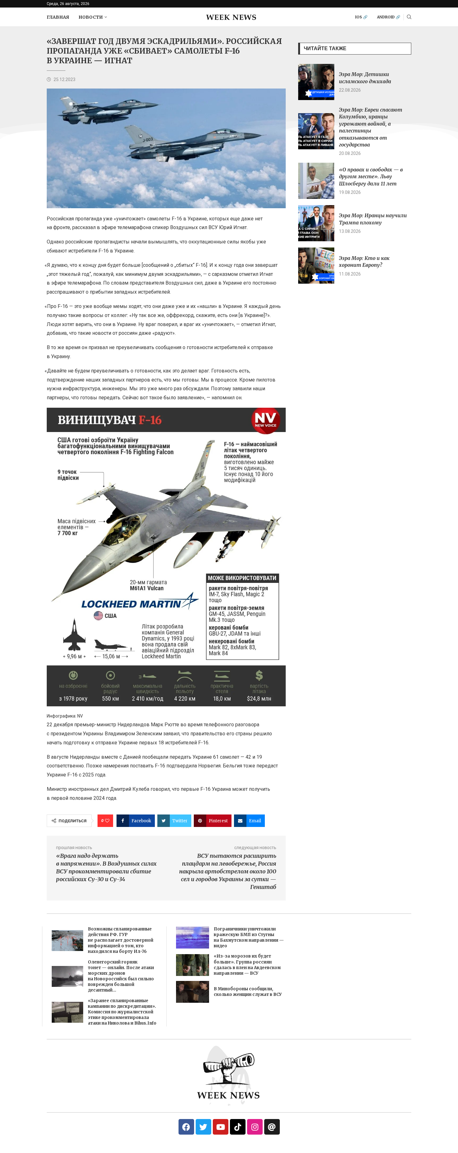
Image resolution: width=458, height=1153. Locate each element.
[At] (272, 1127)
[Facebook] (186, 1127)
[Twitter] (203, 1127)
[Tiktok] (238, 1127)
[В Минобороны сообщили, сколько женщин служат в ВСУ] (192, 992)
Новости (91, 17)
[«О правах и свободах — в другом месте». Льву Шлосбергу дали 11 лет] (316, 181)
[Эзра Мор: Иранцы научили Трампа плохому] (316, 223)
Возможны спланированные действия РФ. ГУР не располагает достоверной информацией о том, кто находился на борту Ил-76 (120, 940)
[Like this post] (107, 820)
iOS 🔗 (361, 17)
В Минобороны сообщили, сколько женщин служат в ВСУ (248, 991)
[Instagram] (255, 1127)
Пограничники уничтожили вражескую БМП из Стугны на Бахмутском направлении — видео (249, 937)
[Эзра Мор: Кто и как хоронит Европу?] (316, 265)
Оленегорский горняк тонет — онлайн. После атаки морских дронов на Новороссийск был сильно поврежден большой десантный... (121, 976)
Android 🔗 (388, 17)
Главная (58, 17)
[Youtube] (220, 1127)
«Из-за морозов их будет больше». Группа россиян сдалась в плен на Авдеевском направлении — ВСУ (247, 965)
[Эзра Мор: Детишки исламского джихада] (316, 82)
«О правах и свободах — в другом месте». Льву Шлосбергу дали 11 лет (371, 176)
